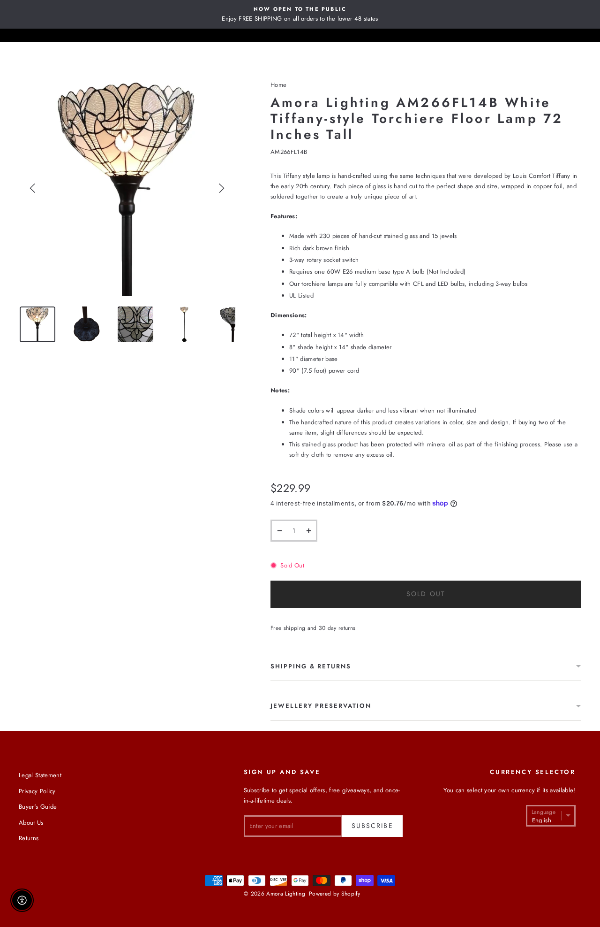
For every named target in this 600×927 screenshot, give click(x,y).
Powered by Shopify (334, 893)
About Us (31, 822)
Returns (28, 838)
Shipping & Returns (310, 666)
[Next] (221, 188)
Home (278, 84)
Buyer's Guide (38, 806)
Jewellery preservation (320, 705)
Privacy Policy (37, 791)
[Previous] (32, 188)
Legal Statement (40, 775)
